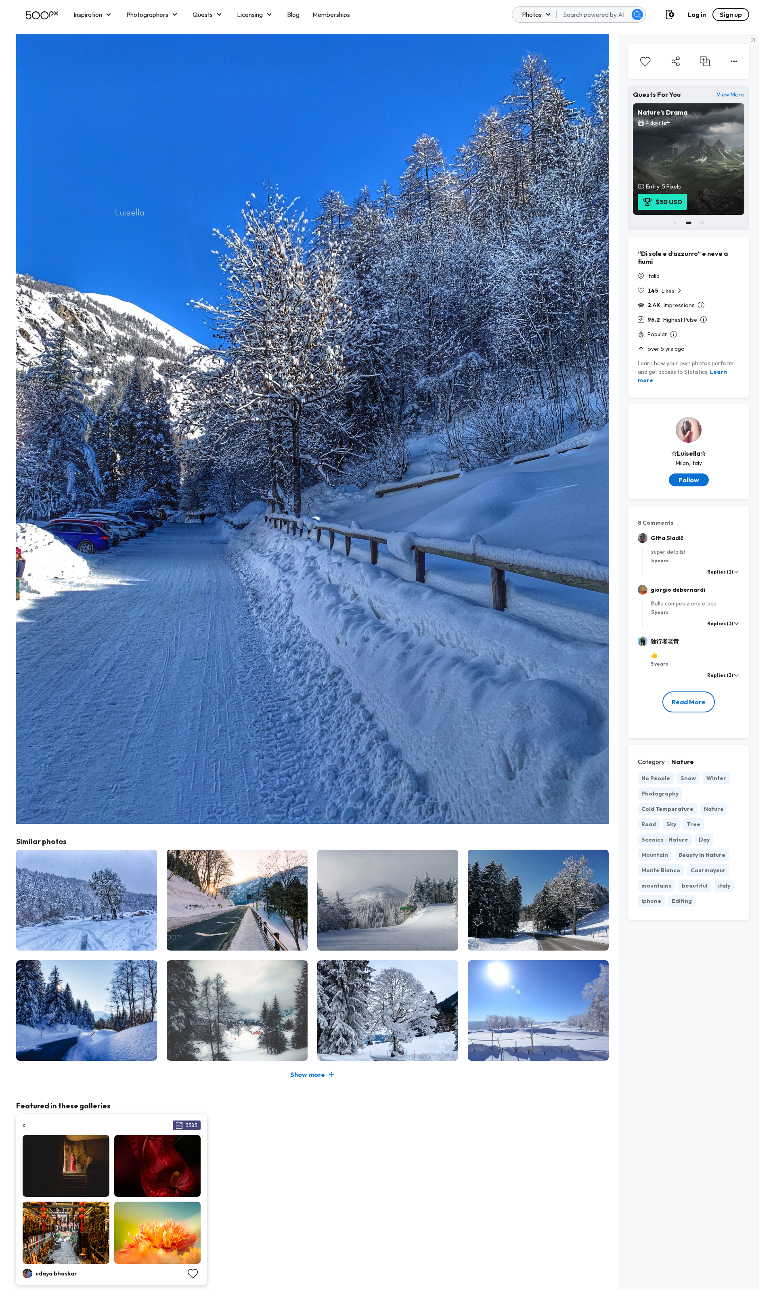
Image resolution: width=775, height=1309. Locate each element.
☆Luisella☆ (688, 453)
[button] (637, 14)
